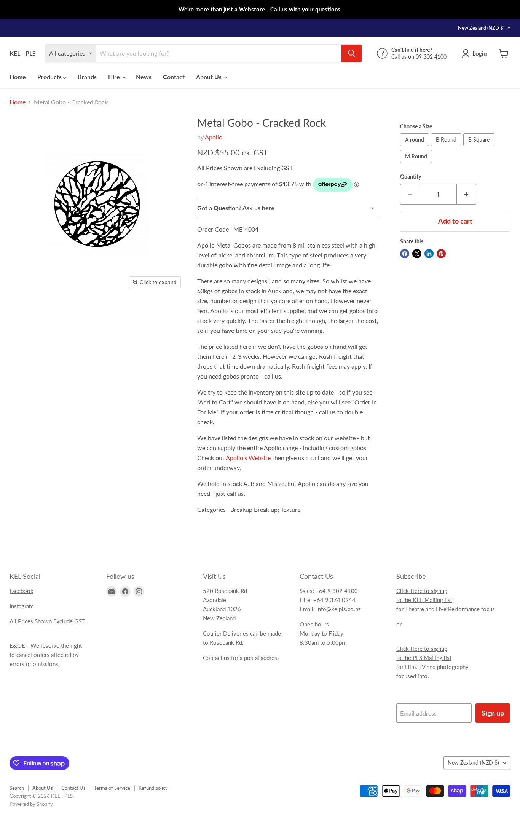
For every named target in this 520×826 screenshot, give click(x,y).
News (144, 76)
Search (17, 788)
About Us (209, 76)
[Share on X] (416, 253)
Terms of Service (112, 788)
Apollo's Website (248, 457)
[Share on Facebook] (404, 253)
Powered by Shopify (31, 804)
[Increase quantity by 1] (466, 194)
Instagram (21, 605)
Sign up (493, 713)
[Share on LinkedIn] (429, 253)
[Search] (351, 53)
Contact (174, 76)
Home (18, 76)
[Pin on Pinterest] (441, 253)
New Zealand (481, 28)
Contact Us (73, 788)
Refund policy (153, 788)
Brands (87, 76)
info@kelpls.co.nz (338, 609)
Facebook (21, 590)
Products (50, 76)
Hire (114, 76)
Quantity (410, 177)
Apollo (213, 137)
